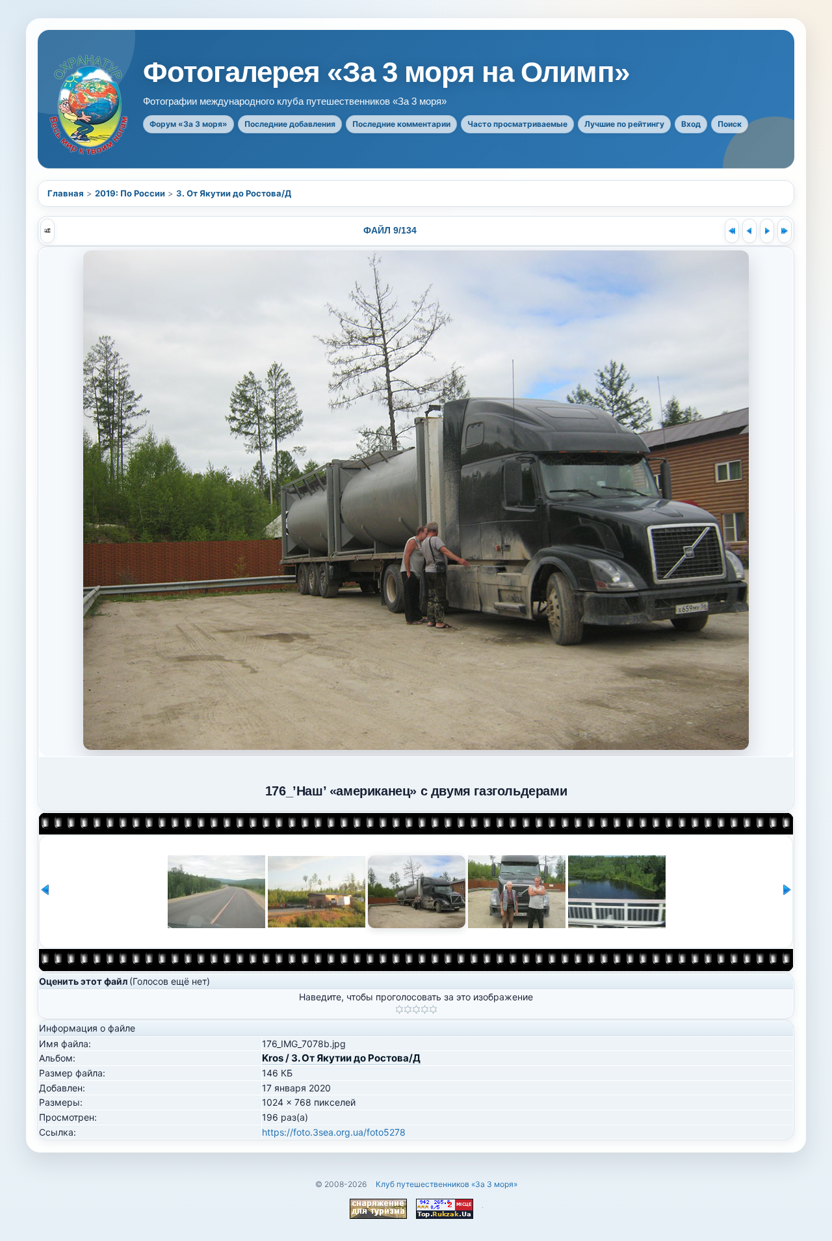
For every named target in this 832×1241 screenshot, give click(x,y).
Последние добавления (289, 124)
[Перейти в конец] (784, 231)
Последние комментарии (401, 124)
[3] (416, 1009)
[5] (433, 1009)
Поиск (730, 124)
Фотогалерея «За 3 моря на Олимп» (386, 72)
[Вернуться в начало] (732, 231)
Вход (691, 124)
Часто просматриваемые (517, 124)
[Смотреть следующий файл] (767, 231)
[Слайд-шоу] (47, 231)
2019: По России (130, 193)
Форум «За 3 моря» (189, 124)
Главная (65, 193)
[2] (408, 1009)
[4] (425, 1009)
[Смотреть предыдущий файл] (749, 231)
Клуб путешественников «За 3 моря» (446, 1184)
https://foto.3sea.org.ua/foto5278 (334, 1132)
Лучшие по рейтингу (624, 124)
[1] (399, 1009)
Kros (272, 1058)
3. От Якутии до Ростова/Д (233, 193)
